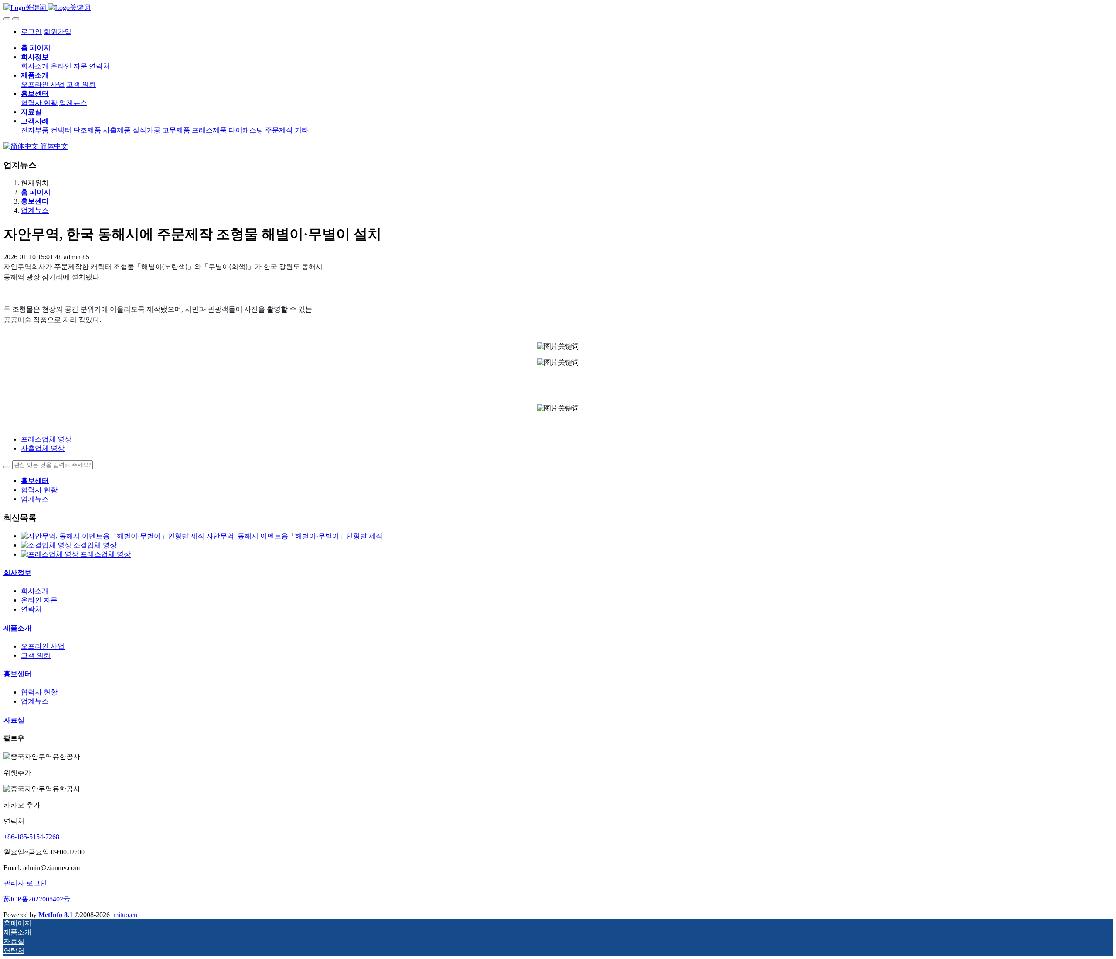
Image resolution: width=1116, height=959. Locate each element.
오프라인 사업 (43, 646)
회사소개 (35, 591)
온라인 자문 (39, 600)
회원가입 (57, 31)
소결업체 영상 (95, 545)
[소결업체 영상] (47, 545)
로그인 (31, 31)
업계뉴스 (35, 210)
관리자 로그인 (25, 883)
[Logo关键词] (558, 8)
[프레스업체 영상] (50, 554)
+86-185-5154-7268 (31, 836)
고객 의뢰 (36, 655)
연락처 (31, 609)
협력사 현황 (39, 489)
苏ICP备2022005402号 (36, 899)
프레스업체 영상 (105, 554)
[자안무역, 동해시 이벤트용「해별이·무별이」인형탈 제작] (113, 536)
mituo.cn (125, 914)
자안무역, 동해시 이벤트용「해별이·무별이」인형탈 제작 (294, 536)
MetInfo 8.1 (55, 914)
